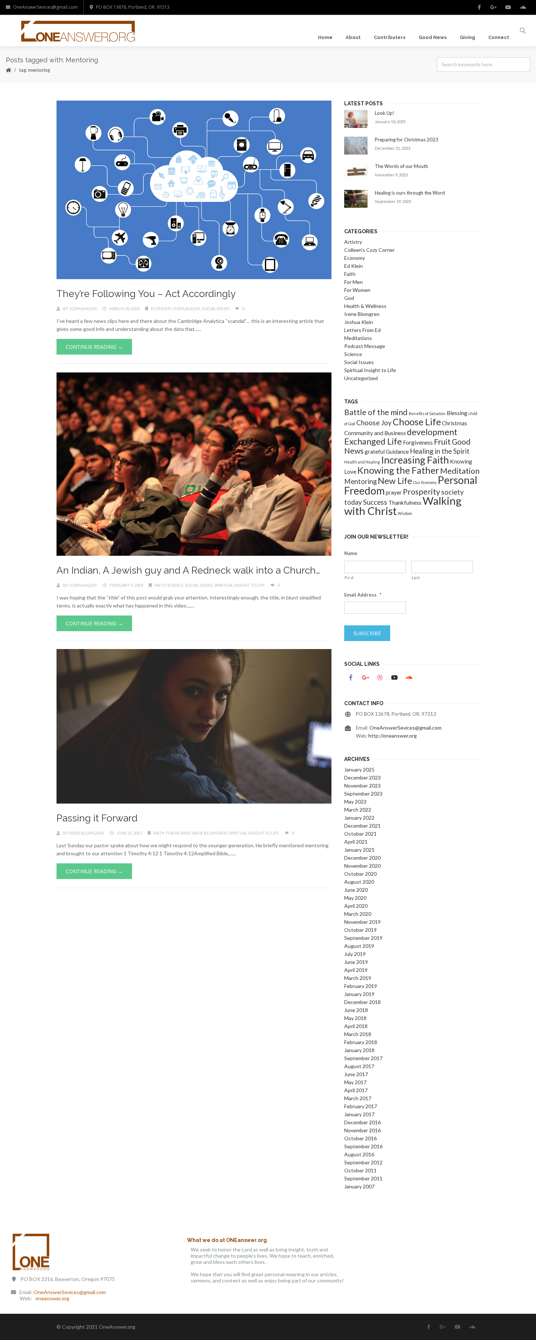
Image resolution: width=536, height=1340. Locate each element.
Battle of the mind (376, 412)
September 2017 (363, 1058)
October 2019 (360, 930)
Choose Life (417, 421)
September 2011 (363, 1178)
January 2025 (359, 769)
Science (175, 585)
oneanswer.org (52, 1298)
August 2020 (359, 882)
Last (416, 577)
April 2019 (356, 970)
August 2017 (359, 1066)
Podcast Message (364, 346)
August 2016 (359, 1154)
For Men (353, 282)
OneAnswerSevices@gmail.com (45, 7)
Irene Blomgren (86, 833)
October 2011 (360, 1170)
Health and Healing (362, 462)
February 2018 (360, 1042)
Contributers (389, 37)
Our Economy (424, 482)
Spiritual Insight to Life (239, 585)
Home (325, 37)
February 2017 (360, 1106)
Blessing (457, 413)
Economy (161, 308)
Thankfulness (405, 502)
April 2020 (356, 906)
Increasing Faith (415, 460)
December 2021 (362, 826)
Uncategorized (361, 378)
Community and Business (375, 433)
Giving (467, 37)
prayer (394, 492)
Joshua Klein (83, 308)
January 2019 (359, 994)
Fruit (442, 441)
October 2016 (360, 1138)
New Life (395, 481)
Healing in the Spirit (440, 451)
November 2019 (362, 922)
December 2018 (362, 1002)
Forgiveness (418, 442)
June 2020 (356, 890)
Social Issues (215, 308)
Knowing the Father (398, 470)
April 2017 (356, 1090)
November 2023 (362, 785)
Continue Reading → (94, 346)
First (349, 577)
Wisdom (405, 513)
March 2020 (357, 914)
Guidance (397, 451)
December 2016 (362, 1122)
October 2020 (360, 874)
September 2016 (363, 1146)
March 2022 (357, 809)
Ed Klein (353, 266)
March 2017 (357, 1098)
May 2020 (355, 898)
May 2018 (355, 1018)
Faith (160, 585)
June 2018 (356, 1010)
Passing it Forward (97, 818)
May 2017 (355, 1082)
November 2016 (362, 1130)
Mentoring (360, 481)
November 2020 (362, 866)
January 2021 (359, 850)
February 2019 (360, 986)
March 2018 (357, 1034)
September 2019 (363, 938)
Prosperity (421, 491)
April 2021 (356, 842)
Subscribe (367, 633)
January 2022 (359, 817)
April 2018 (356, 1026)
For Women (178, 833)
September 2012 (363, 1162)
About (353, 37)
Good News (433, 37)
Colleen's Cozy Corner (369, 250)
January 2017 (359, 1114)
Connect (498, 37)
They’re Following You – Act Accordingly (146, 293)
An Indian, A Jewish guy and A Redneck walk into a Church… (188, 570)
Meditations (358, 338)
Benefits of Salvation (427, 413)
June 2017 (356, 1074)
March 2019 (357, 978)
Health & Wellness (365, 306)
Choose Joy (374, 423)
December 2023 (362, 777)
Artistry (353, 242)
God (349, 298)
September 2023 (363, 793)
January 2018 (359, 1050)
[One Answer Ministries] (79, 30)
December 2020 (362, 858)
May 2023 (355, 801)
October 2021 (360, 834)
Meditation (459, 471)
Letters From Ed (362, 330)
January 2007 (359, 1186)
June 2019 (356, 962)
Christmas (454, 423)
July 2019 (355, 954)
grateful (375, 451)
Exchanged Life (373, 441)
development (432, 432)
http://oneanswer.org (392, 735)
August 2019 (359, 946)
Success (375, 502)
